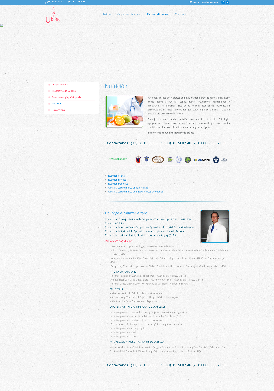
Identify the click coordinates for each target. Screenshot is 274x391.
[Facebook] (223, 2)
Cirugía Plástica (60, 84)
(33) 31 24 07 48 (76, 1)
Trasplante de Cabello (64, 90)
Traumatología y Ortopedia (67, 97)
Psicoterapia (58, 109)
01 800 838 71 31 (212, 143)
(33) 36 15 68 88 (55, 1)
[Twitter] (227, 2)
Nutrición (57, 103)
